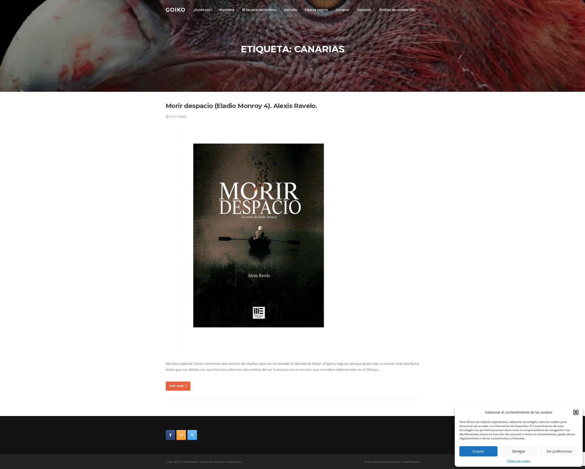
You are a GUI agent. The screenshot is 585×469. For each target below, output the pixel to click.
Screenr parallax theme (379, 462)
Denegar (518, 451)
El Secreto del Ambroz (259, 10)
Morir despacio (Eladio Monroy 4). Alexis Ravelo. (241, 106)
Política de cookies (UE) (397, 10)
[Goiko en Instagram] (181, 435)
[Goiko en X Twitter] (192, 435)
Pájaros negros (316, 10)
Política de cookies (518, 461)
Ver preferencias (559, 451)
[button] (576, 412)
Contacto (364, 10)
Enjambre (227, 10)
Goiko (176, 9)
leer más (176, 385)
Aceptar (478, 451)
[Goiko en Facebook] (170, 435)
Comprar (342, 10)
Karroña (290, 10)
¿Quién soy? (202, 10)
